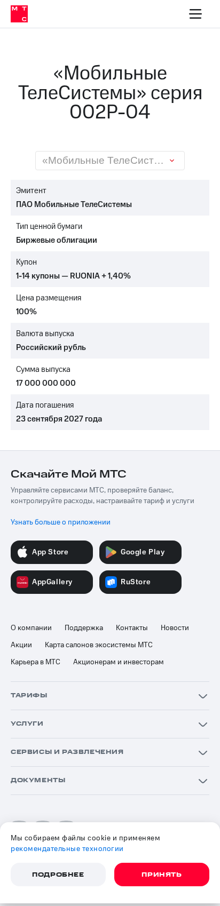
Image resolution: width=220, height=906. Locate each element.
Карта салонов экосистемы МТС (99, 645)
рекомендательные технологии (67, 849)
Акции (21, 645)
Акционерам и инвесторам (118, 662)
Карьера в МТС (35, 662)
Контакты (132, 628)
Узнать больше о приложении (61, 522)
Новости (175, 628)
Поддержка (84, 628)
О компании (31, 628)
